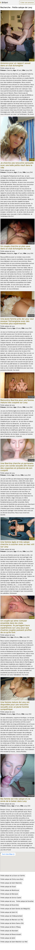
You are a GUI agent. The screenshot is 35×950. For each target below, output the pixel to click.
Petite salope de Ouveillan (25, 901)
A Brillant (4, 2)
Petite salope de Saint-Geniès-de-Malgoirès (15, 909)
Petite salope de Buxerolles (10, 905)
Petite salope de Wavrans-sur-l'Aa (12, 920)
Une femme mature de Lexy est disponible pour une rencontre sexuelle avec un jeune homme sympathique (14, 705)
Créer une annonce (27, 2)
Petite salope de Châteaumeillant (11, 916)
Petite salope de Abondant (9, 931)
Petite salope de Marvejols (9, 894)
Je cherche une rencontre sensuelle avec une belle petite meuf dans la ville (17, 165)
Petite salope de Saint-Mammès (11, 883)
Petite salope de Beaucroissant (11, 934)
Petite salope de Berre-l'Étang (10, 927)
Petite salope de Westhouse (10, 890)
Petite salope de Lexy (8, 901)
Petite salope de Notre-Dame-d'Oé (12, 923)
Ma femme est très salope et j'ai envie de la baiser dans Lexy (15, 800)
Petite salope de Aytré (8, 938)
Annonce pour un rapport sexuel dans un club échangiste (15, 64)
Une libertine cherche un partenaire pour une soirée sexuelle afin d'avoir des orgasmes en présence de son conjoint (17, 467)
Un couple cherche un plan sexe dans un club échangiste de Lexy (15, 247)
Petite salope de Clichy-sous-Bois (12, 879)
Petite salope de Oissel (8, 886)
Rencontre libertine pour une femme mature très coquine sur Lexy (17, 401)
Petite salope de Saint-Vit (9, 912)
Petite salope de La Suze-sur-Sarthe (13, 875)
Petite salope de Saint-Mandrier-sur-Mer (14, 942)
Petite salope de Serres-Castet (11, 897)
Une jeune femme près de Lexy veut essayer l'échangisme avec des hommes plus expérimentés (17, 321)
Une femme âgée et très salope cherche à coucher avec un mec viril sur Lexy (17, 544)
